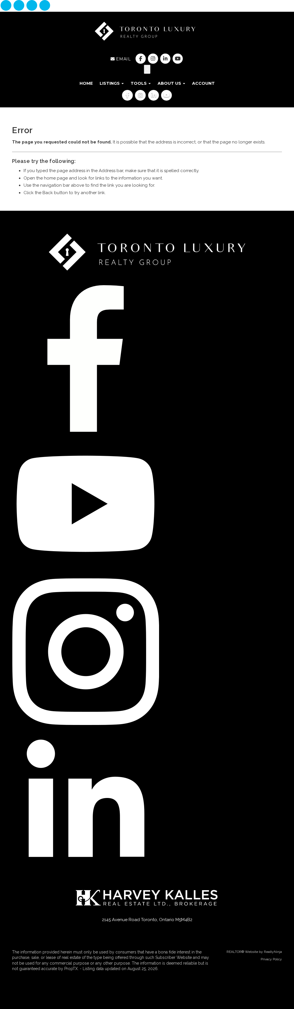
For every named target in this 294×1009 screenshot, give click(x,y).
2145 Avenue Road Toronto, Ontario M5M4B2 (147, 919)
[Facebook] (6, 5)
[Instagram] (19, 5)
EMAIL (123, 59)
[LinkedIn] (32, 5)
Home (86, 83)
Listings (110, 83)
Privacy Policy (271, 959)
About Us (170, 83)
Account (203, 83)
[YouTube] (45, 5)
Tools (139, 83)
